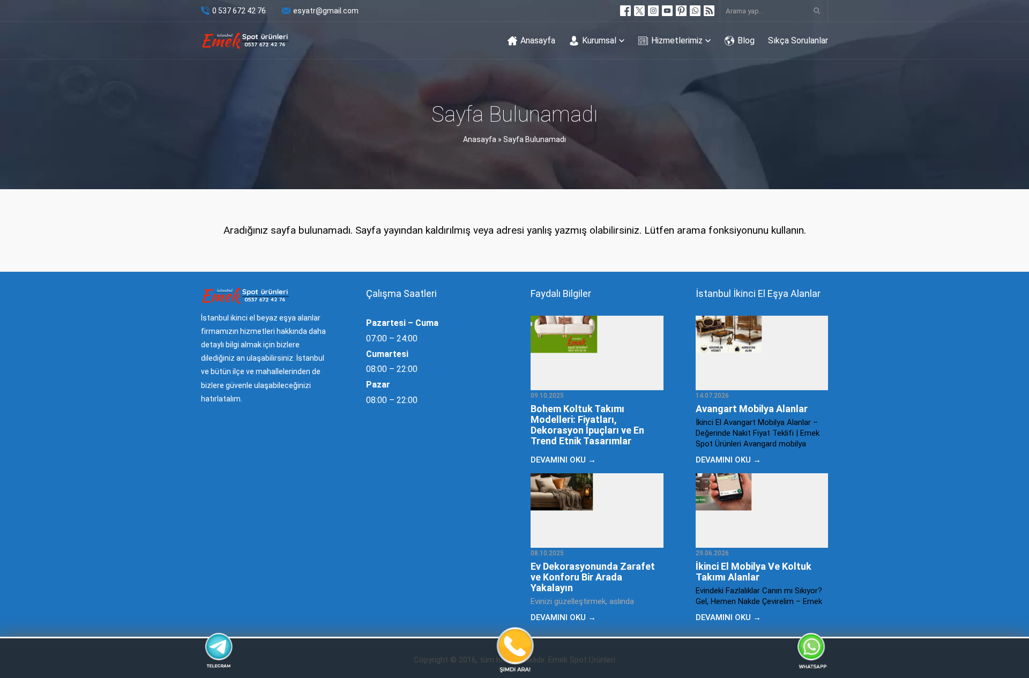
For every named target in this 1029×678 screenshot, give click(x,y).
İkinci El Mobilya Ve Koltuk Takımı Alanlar (753, 572)
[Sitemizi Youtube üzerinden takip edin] (667, 10)
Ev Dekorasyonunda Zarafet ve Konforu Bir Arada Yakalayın (593, 577)
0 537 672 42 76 (239, 10)
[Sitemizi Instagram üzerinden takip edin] (653, 10)
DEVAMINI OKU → (563, 460)
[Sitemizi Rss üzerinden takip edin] (709, 10)
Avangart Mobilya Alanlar (752, 408)
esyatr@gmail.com (326, 10)
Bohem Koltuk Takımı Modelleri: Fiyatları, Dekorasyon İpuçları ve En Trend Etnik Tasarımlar (587, 424)
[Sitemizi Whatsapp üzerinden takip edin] (695, 10)
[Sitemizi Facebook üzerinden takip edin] (625, 10)
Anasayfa (479, 139)
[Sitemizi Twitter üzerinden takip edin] (639, 10)
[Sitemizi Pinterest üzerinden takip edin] (681, 10)
